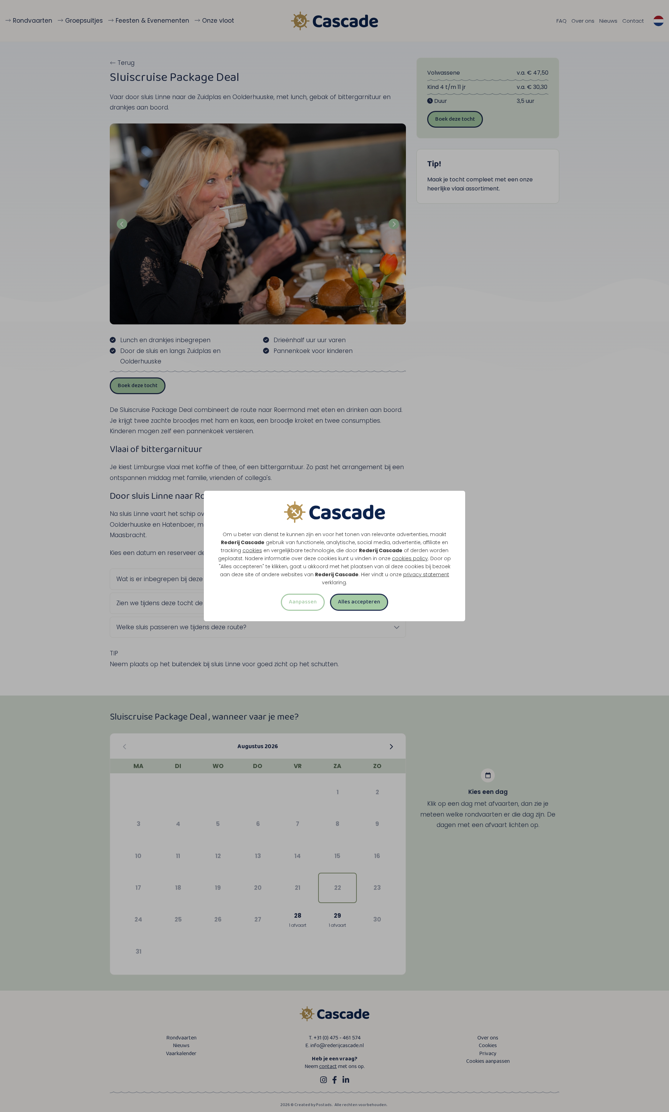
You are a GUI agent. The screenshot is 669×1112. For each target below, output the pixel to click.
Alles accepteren (359, 602)
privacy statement (426, 574)
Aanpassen (303, 602)
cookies (252, 550)
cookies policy (410, 558)
